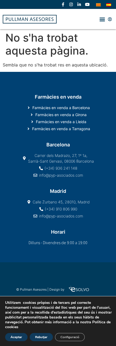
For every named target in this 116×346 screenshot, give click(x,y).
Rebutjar (41, 337)
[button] (102, 19)
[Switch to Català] (98, 4)
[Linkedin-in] (79, 5)
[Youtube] (87, 5)
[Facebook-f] (63, 5)
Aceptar (16, 337)
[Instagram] (71, 5)
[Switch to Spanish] (109, 4)
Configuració (69, 337)
